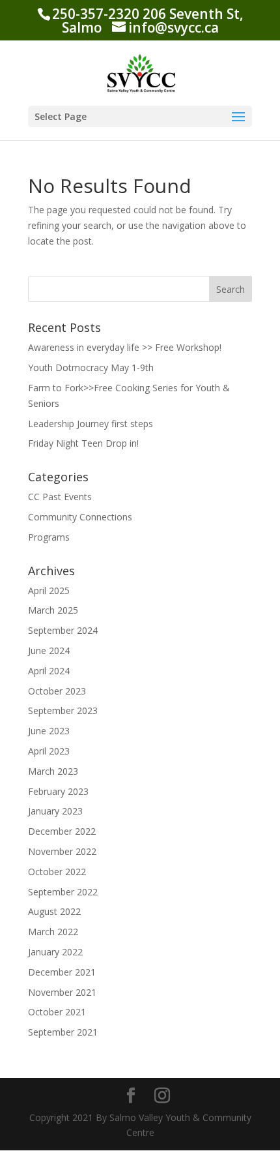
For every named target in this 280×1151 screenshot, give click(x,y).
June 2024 (49, 650)
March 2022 (53, 931)
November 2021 (62, 992)
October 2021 (57, 1012)
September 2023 (63, 710)
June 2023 (49, 731)
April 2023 (49, 751)
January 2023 (55, 811)
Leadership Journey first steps (90, 423)
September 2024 (63, 630)
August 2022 (54, 911)
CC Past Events (60, 496)
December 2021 (62, 972)
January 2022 (55, 952)
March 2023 (53, 771)
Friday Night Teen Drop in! (83, 443)
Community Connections (80, 517)
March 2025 (53, 610)
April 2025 (49, 590)
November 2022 (62, 851)
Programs (49, 537)
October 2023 (57, 691)
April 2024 (49, 671)
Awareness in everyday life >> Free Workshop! (124, 347)
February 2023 (58, 791)
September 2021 (63, 1032)
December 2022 (62, 831)
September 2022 (63, 892)
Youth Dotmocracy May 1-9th (91, 367)
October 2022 (57, 871)
